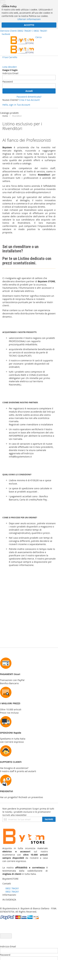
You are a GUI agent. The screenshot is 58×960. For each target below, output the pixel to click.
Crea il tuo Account (29, 99)
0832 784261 (25, 30)
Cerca (38, 37)
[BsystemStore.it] (22, 45)
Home (5, 116)
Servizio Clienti (9, 30)
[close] (2, 1)
